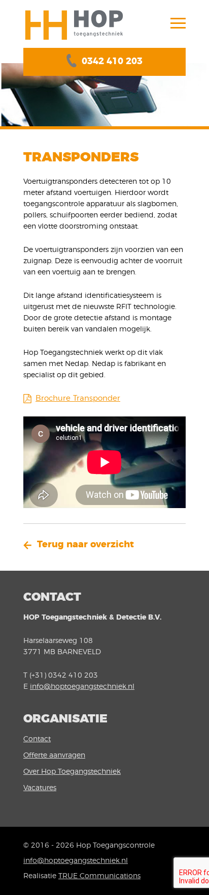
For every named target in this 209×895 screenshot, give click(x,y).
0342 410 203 (112, 61)
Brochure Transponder (78, 398)
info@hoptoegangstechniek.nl (82, 686)
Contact (37, 739)
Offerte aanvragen (54, 755)
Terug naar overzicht (85, 544)
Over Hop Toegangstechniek (72, 771)
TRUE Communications (99, 876)
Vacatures (39, 788)
